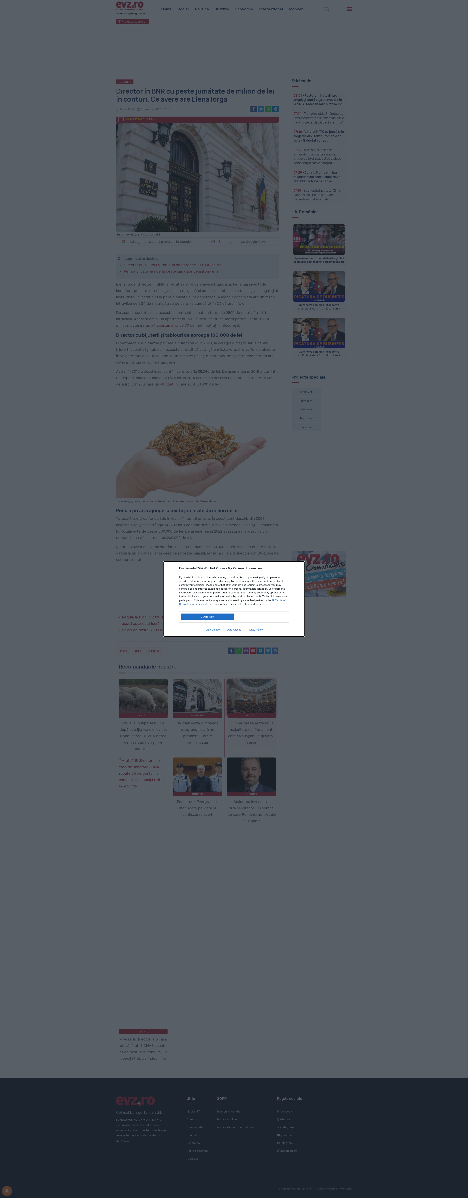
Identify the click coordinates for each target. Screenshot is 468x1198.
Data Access (234, 629)
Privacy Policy (255, 629)
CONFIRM (207, 616)
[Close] (297, 568)
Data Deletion (213, 629)
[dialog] (234, 599)
